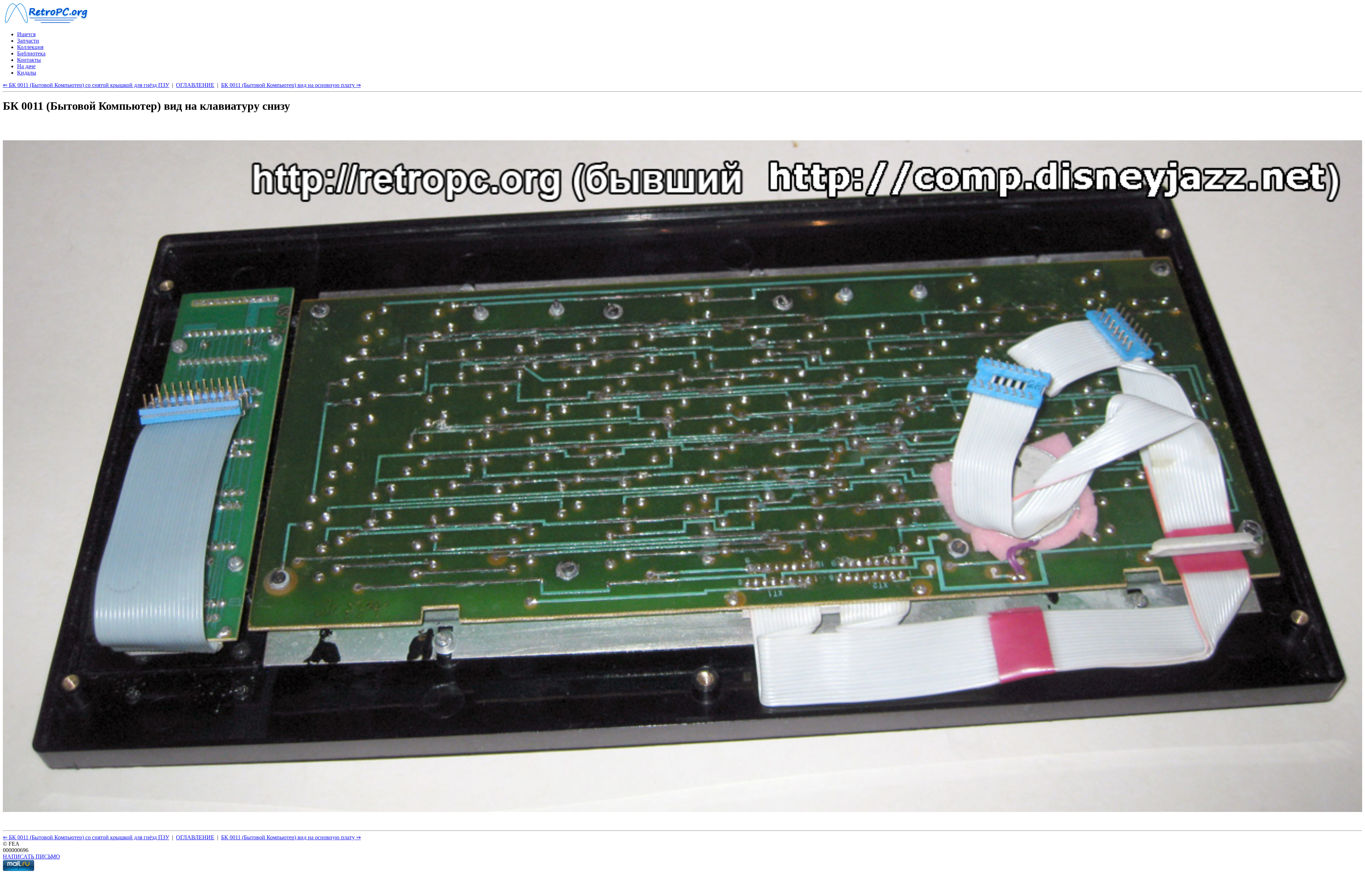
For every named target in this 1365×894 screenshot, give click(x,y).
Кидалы (26, 73)
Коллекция (30, 47)
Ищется (26, 34)
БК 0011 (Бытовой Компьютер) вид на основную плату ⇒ (291, 85)
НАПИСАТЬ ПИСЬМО (31, 857)
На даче (26, 66)
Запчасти (28, 41)
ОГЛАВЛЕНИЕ (195, 85)
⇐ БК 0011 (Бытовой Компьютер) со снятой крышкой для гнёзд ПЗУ (86, 85)
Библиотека (31, 53)
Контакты (29, 60)
